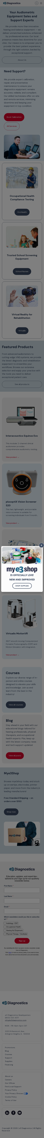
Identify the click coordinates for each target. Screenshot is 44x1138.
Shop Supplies (22, 586)
